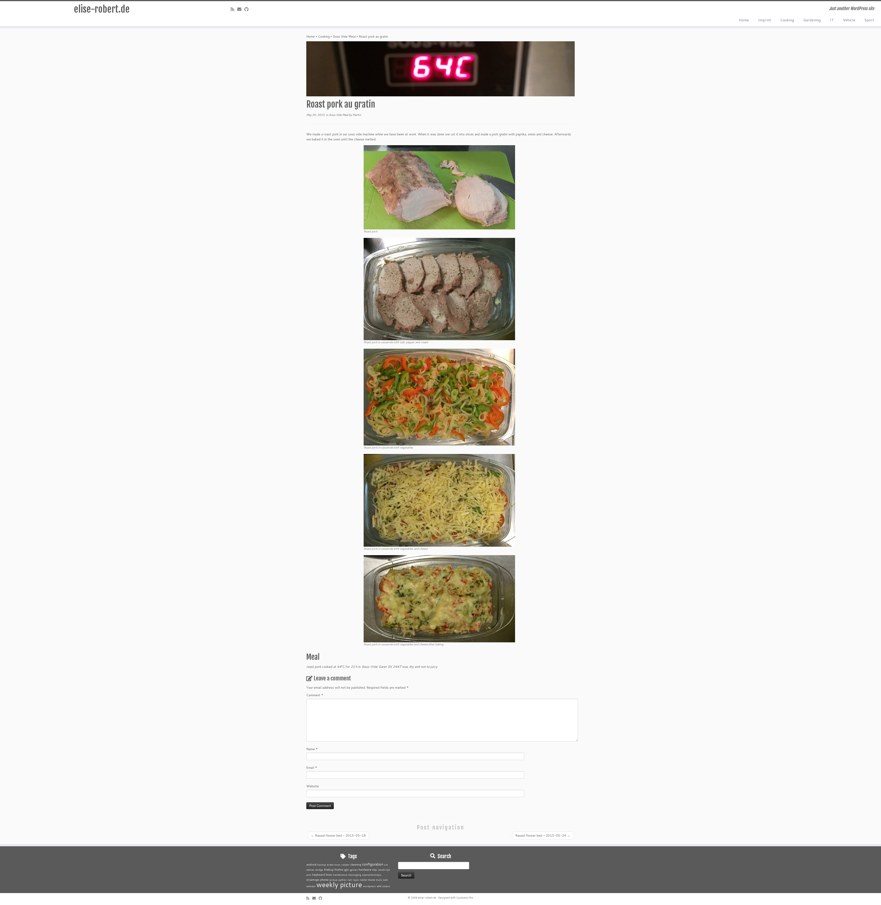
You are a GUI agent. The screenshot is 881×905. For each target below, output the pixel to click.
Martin (357, 115)
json (308, 874)
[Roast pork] (439, 187)
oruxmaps (312, 879)
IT (832, 19)
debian (310, 869)
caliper (345, 864)
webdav (310, 886)
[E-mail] (240, 9)
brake (330, 864)
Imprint (764, 19)
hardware (365, 869)
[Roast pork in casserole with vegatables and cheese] (439, 500)
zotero (386, 886)
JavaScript (384, 869)
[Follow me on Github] (247, 9)
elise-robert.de (102, 9)
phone (324, 879)
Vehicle (849, 19)
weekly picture (339, 884)
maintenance (340, 874)
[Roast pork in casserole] (439, 289)
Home (744, 19)
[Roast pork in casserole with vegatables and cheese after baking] (439, 598)
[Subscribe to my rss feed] (234, 9)
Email (311, 767)
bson (337, 864)
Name (312, 749)
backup (321, 864)
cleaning (355, 864)
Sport (869, 19)
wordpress (369, 886)
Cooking (787, 19)
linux (329, 874)
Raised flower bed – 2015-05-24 (542, 835)
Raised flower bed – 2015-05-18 (338, 835)
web (385, 879)
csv (386, 864)
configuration (372, 864)
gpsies (354, 869)
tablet (363, 879)
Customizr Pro (464, 897)
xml (379, 886)
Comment (314, 695)
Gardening (812, 19)
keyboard (318, 874)
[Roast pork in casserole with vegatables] (439, 396)
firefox (338, 869)
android (311, 864)
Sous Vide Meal (344, 36)
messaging (354, 874)
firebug (328, 869)
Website (312, 786)
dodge (319, 869)
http (374, 869)
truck (379, 879)
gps (346, 869)
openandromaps (371, 874)
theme (371, 879)
